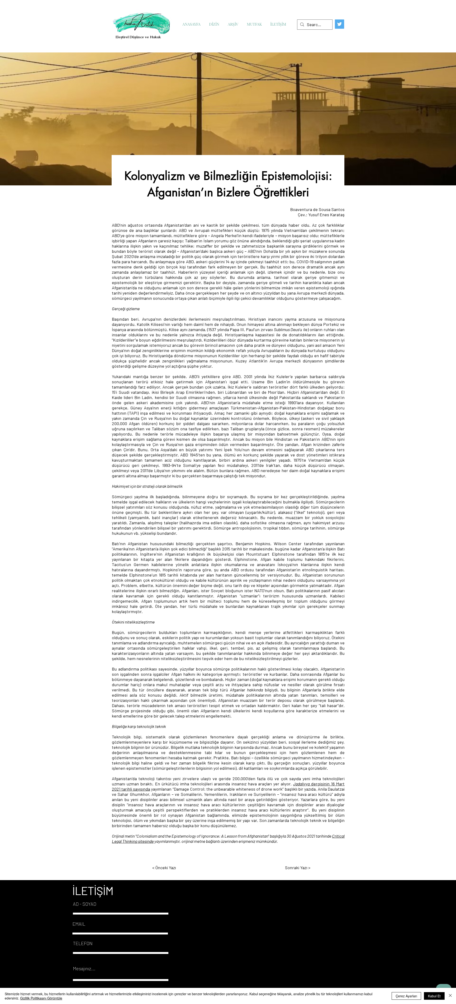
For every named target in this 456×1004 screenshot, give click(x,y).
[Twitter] (339, 24)
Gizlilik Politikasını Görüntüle (41, 998)
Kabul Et (434, 996)
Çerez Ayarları (406, 996)
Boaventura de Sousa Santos (317, 209)
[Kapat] (450, 996)
